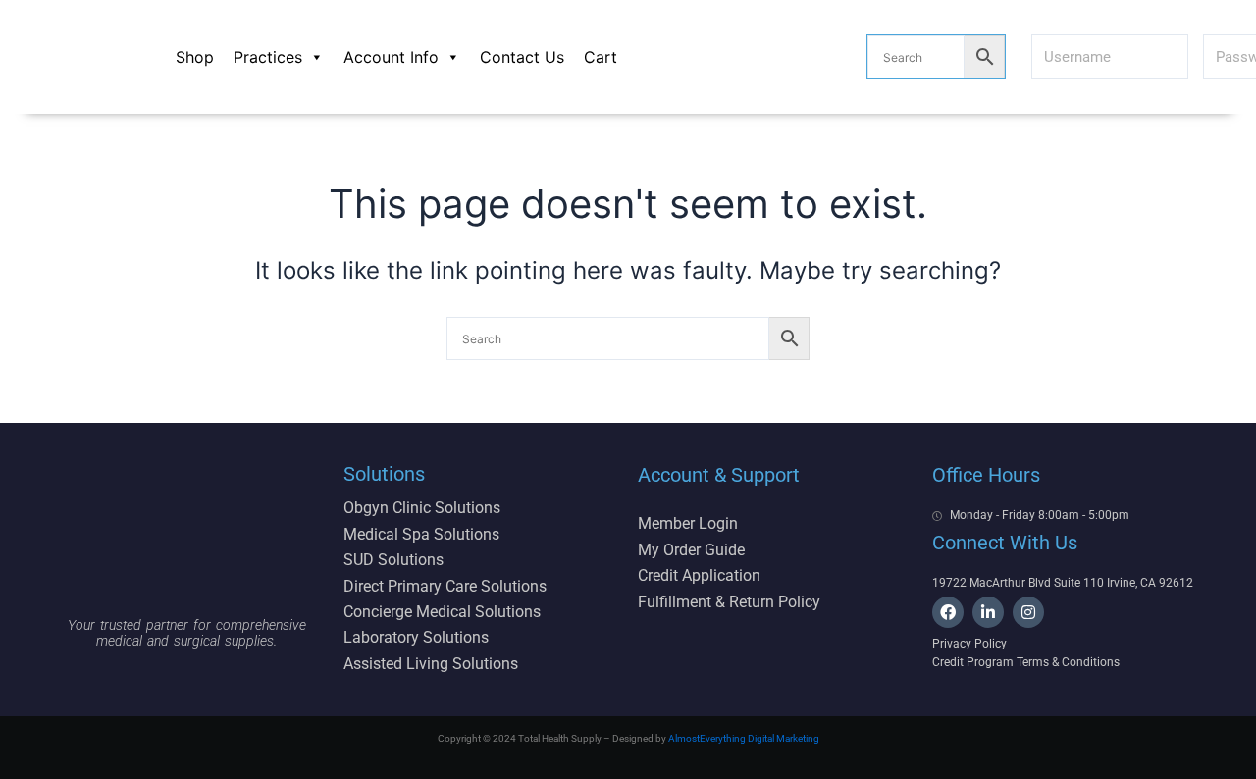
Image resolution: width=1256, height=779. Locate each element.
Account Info (391, 57)
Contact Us (522, 57)
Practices (268, 57)
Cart (600, 57)
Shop (195, 57)
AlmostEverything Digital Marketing (743, 738)
